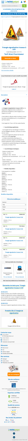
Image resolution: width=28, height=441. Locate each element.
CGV (3, 349)
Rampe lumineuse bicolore (7, 273)
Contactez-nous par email (8, 342)
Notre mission (5, 347)
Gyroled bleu (20, 273)
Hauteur (4, 202)
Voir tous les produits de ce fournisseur (14, 280)
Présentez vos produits (8, 362)
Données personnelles (8, 353)
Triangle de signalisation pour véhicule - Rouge (14, 87)
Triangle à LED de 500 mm (14, 326)
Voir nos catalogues (13, 374)
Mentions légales (6, 351)
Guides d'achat (5, 361)
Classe (4, 207)
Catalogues (5, 359)
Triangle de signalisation (5, 17)
